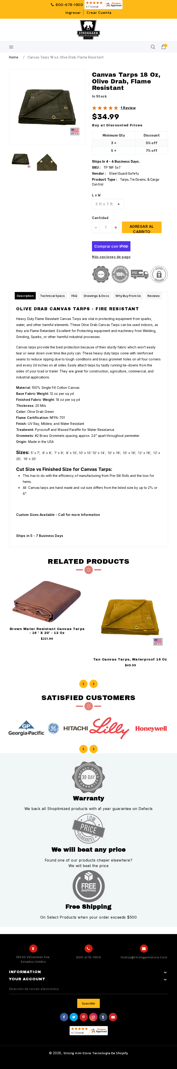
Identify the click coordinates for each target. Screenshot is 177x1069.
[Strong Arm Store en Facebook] (64, 1017)
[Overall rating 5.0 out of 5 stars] (105, 109)
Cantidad (100, 218)
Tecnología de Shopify (110, 1053)
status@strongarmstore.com (144, 957)
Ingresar (73, 12)
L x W (96, 195)
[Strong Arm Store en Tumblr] (103, 1017)
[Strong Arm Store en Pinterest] (83, 1017)
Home (13, 57)
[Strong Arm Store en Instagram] (93, 1017)
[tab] (25, 295)
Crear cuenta (99, 12)
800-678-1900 (88, 957)
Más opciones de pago (111, 257)
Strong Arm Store (77, 1053)
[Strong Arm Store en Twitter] (74, 1017)
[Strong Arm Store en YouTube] (113, 1017)
